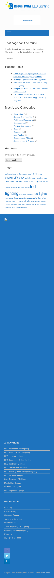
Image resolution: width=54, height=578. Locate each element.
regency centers (17, 201)
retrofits (26, 201)
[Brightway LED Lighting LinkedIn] (7, 561)
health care (9, 181)
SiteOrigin (46, 572)
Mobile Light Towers (12, 483)
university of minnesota (13, 207)
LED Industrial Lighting (13, 456)
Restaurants (19, 132)
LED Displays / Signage (14, 490)
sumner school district (18, 204)
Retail (16, 129)
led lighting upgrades (26, 194)
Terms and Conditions (13, 519)
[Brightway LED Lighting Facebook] (7, 550)
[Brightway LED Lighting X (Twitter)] (7, 556)
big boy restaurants (11, 174)
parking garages (27, 198)
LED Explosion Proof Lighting (16, 448)
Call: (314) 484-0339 (12, 538)
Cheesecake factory (25, 174)
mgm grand (9, 198)
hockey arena (17, 181)
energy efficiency (14, 177)
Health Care (18, 114)
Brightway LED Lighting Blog (16, 530)
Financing (8, 507)
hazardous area (41, 178)
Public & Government (22, 126)
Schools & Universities (23, 117)
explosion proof (30, 178)
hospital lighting (28, 181)
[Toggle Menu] (8, 33)
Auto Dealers (19, 135)
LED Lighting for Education (15, 467)
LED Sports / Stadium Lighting (17, 452)
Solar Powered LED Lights (15, 479)
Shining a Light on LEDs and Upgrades (30, 79)
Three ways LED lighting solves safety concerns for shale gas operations (30, 75)
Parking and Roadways (23, 120)
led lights (40, 193)
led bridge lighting (24, 187)
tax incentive (30, 204)
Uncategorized (19, 123)
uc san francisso (40, 204)
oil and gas (17, 198)
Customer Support (11, 515)
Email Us (8, 534)
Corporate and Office (22, 138)
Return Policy (10, 522)
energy (40, 174)
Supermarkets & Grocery (24, 141)
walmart (24, 207)
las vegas (14, 187)
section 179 (35, 201)
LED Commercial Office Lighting (17, 460)
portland (36, 198)
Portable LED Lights (12, 486)
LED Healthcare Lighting (14, 463)
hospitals (38, 181)
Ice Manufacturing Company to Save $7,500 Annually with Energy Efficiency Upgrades (30, 97)
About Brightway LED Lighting (16, 526)
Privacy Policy (10, 511)
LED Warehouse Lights (13, 475)
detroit (35, 174)
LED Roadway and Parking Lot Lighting (20, 471)
